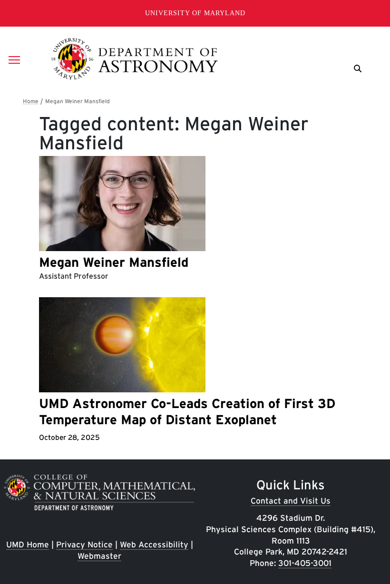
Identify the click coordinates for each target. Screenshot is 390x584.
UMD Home (27, 544)
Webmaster (99, 556)
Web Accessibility (154, 544)
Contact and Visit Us (291, 501)
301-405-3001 (305, 563)
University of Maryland (195, 13)
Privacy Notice (84, 544)
